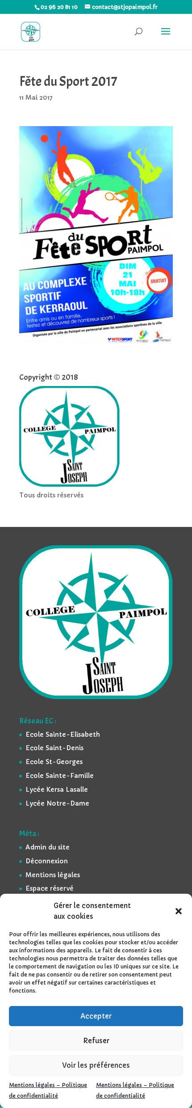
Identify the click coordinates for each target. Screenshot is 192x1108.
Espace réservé (49, 888)
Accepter (96, 1016)
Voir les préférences (96, 1065)
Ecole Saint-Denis (54, 748)
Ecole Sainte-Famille (59, 776)
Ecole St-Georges (54, 762)
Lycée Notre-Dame (57, 803)
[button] (178, 911)
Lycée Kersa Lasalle (56, 789)
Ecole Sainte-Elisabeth (62, 734)
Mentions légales (52, 875)
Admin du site (47, 847)
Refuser (96, 1040)
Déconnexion (46, 861)
